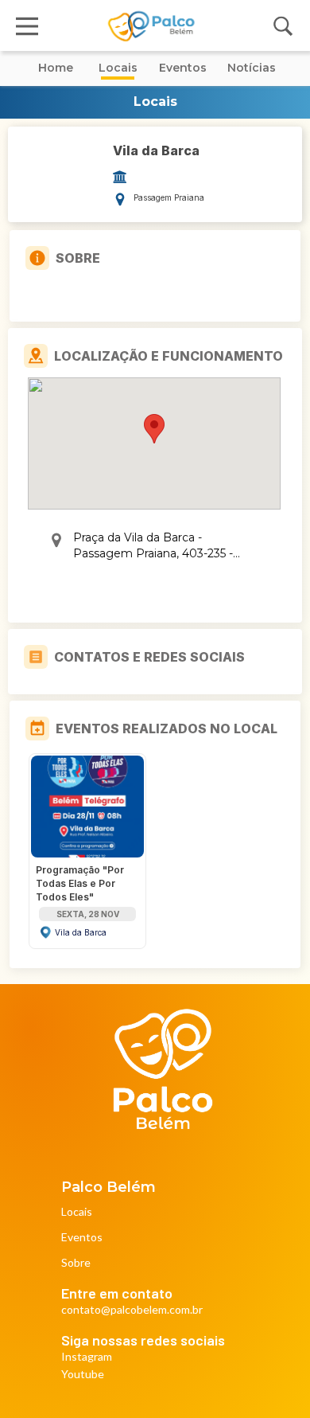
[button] (154, 429)
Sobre (76, 1263)
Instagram (86, 1357)
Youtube (82, 1375)
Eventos (82, 1238)
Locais (76, 1212)
